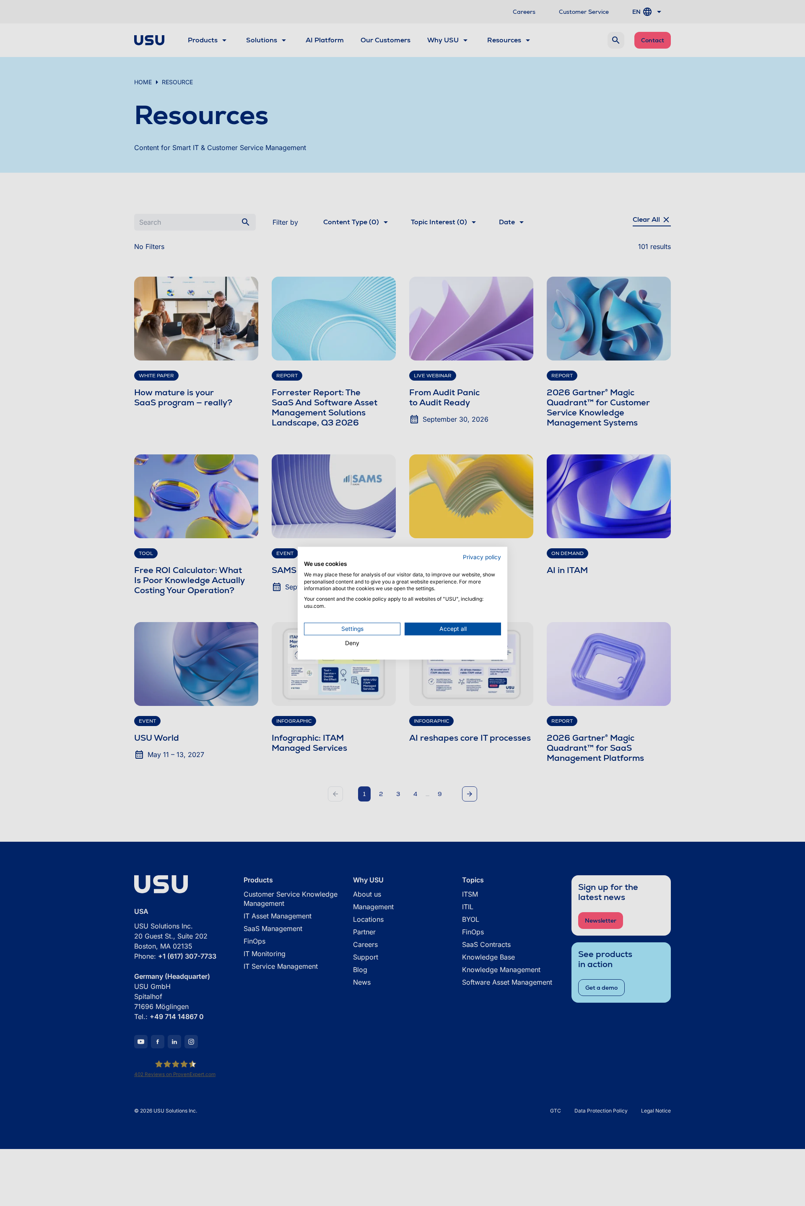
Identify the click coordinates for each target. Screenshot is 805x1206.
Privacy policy (482, 557)
